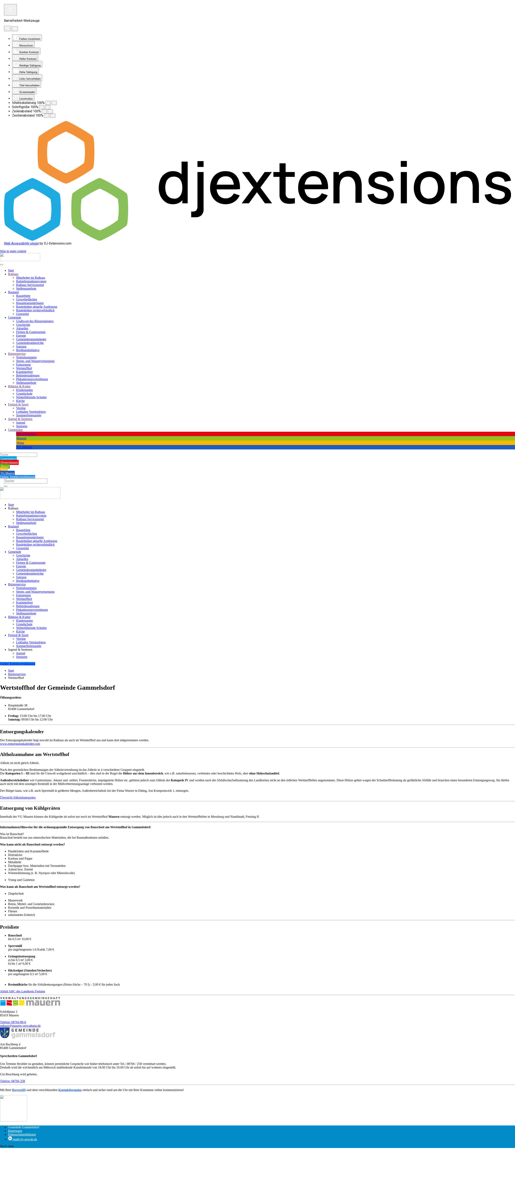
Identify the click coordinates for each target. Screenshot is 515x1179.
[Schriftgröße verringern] (41, 107)
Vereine (21, 408)
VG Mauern (24, 447)
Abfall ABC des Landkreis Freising (22, 991)
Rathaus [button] (13, 508)
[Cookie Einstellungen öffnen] (30, 1177)
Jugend (20, 422)
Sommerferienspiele (28, 415)
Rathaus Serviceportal (30, 285)
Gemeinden (15, 430)
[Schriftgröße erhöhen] (47, 107)
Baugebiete (23, 295)
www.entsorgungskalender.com (20, 743)
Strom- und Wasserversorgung (35, 361)
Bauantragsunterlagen (30, 303)
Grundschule (24, 393)
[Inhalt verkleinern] (48, 103)
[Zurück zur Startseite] (20, 260)
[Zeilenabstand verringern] (44, 111)
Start (11, 270)
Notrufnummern (26, 357)
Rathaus (13, 274)
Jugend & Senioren (20, 419)
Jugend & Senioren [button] (20, 649)
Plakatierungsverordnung (32, 379)
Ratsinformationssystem (31, 281)
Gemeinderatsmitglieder (31, 339)
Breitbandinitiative (27, 350)
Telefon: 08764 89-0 (13, 1022)
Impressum (15, 1131)
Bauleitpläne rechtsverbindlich (35, 310)
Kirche (20, 401)
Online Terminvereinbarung (17, 476)
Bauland (13, 292)
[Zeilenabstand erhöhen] (50, 111)
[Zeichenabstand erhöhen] (52, 116)
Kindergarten (24, 390)
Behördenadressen (27, 375)
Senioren (21, 426)
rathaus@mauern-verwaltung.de (20, 1025)
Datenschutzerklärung (22, 1134)
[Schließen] (15, 28)
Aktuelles (22, 328)
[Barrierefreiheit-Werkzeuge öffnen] (10, 9)
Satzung (21, 346)
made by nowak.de (24, 1139)
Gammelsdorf (8, 458)
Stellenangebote (26, 288)
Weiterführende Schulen (31, 397)
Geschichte (23, 324)
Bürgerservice (17, 353)
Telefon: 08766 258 (12, 1081)
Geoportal (22, 314)
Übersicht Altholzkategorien (18, 797)
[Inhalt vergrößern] (54, 103)
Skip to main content (13, 251)
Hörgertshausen (26, 434)
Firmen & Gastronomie (30, 332)
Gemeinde (14, 317)
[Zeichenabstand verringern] (46, 116)
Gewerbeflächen (26, 299)
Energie (21, 335)
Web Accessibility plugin (21, 243)
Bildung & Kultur (19, 386)
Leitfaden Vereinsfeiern (31, 411)
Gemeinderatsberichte (30, 343)
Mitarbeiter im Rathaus (30, 277)
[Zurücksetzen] (7, 28)
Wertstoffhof (24, 368)
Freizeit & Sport (18, 404)
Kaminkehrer (24, 372)
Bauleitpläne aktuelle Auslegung (36, 306)
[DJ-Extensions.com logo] (257, 240)
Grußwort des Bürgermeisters (35, 321)
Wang (20, 442)
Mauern (21, 438)
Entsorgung (23, 364)
